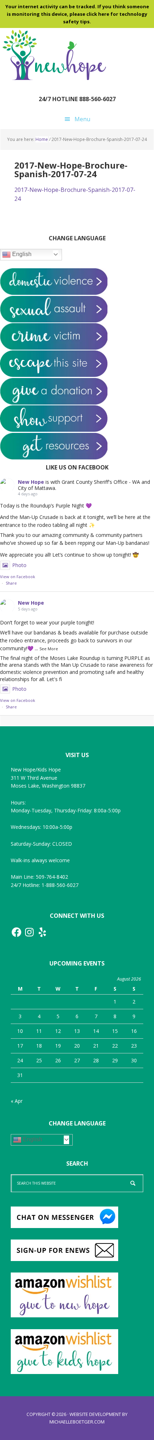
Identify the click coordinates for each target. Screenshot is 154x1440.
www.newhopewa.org (53, 55)
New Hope (31, 481)
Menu (82, 119)
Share (11, 583)
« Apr (17, 1100)
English (21, 254)
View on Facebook (17, 576)
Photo (19, 565)
